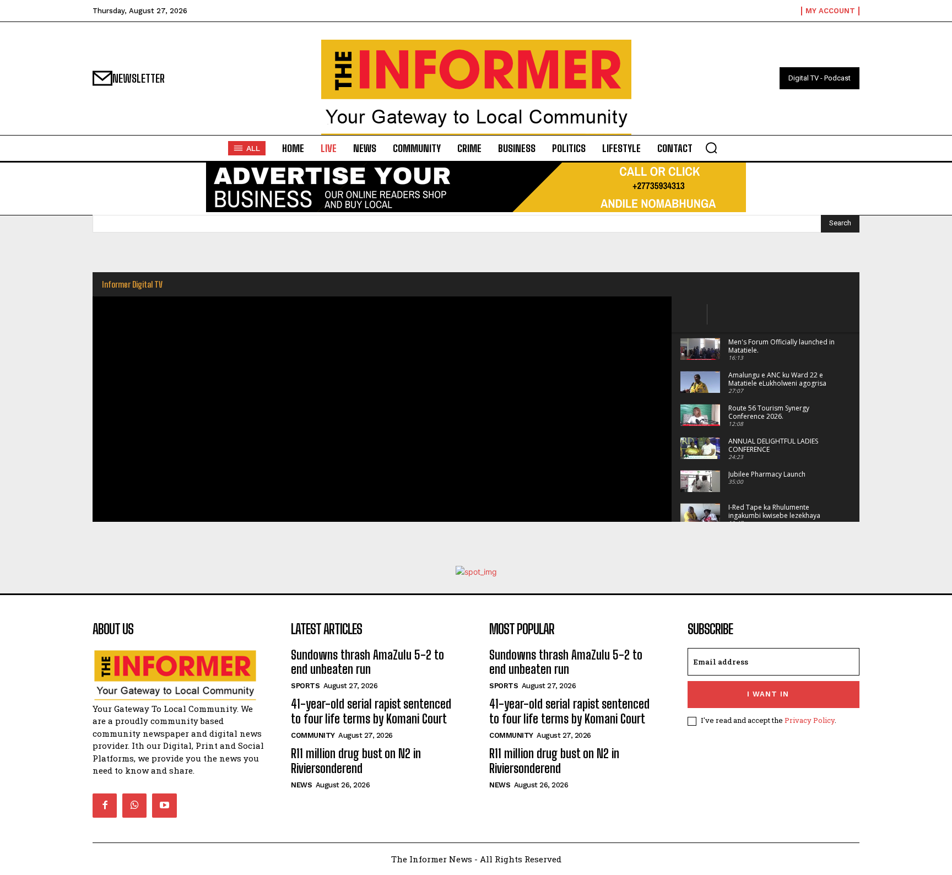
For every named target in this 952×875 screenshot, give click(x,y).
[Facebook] (105, 805)
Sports (305, 686)
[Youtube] (164, 805)
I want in (768, 694)
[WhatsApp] (134, 805)
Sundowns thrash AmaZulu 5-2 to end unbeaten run (367, 662)
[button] (711, 147)
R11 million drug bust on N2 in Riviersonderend (356, 760)
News (301, 785)
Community (313, 735)
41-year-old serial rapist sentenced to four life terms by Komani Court (371, 711)
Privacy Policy (810, 720)
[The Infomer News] (476, 87)
